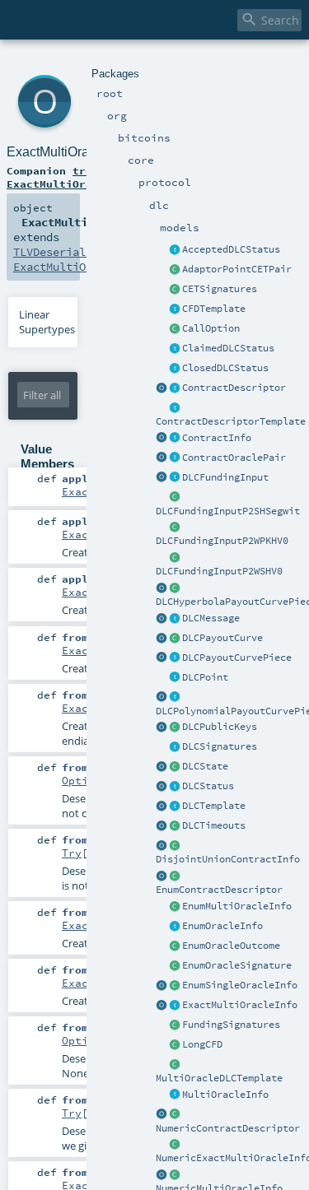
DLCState (205, 766)
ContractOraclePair (234, 457)
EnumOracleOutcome (231, 945)
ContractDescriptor (234, 387)
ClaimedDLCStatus (228, 348)
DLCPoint (205, 677)
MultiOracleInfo (225, 1094)
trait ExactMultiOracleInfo (72, 177)
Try (72, 852)
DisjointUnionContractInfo (228, 859)
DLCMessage (211, 618)
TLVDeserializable (69, 251)
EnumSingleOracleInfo (239, 985)
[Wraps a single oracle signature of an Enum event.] (174, 966)
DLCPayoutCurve (222, 638)
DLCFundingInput (225, 477)
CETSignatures (219, 289)
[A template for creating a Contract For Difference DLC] (174, 309)
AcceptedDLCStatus (231, 249)
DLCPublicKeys (219, 726)
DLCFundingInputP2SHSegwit (228, 511)
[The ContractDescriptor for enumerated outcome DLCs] (174, 876)
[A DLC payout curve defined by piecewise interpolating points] (174, 638)
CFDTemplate (214, 308)
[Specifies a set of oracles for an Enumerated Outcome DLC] (174, 926)
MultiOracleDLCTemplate (219, 1078)
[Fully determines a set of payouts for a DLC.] (174, 388)
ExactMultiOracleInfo (239, 1005)
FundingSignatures (231, 1024)
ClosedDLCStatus (225, 368)
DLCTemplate (214, 805)
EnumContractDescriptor (219, 889)
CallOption (211, 328)
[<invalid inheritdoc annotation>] (174, 329)
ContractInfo (216, 438)
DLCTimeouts (214, 825)
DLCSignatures (219, 746)
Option (81, 780)
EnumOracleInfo (222, 926)
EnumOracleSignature (237, 965)
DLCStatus (208, 786)
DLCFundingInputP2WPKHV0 (222, 540)
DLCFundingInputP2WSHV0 (219, 571)
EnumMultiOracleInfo (237, 906)
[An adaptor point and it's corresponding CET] (174, 270)
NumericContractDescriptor (228, 1128)
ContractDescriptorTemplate (231, 421)
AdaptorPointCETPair (237, 269)
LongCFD (202, 1044)
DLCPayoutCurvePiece (237, 657)
